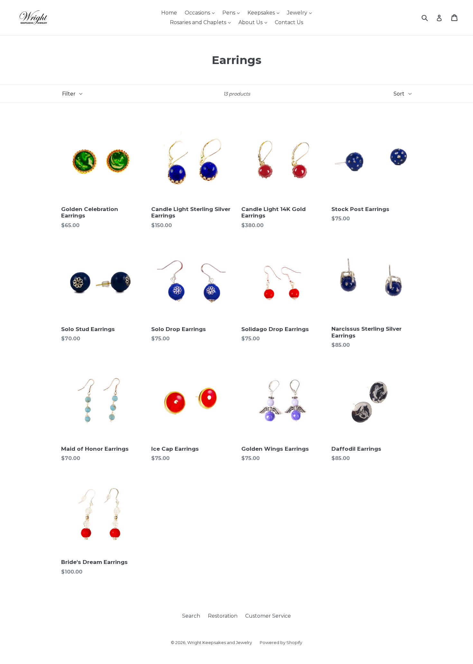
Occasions (198, 13)
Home (169, 13)
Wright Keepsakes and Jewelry (219, 642)
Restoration (222, 616)
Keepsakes (261, 13)
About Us (251, 22)
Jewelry (298, 13)
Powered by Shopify (281, 642)
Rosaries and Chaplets (198, 22)
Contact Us (289, 22)
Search (191, 616)
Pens (229, 13)
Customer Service (268, 616)
